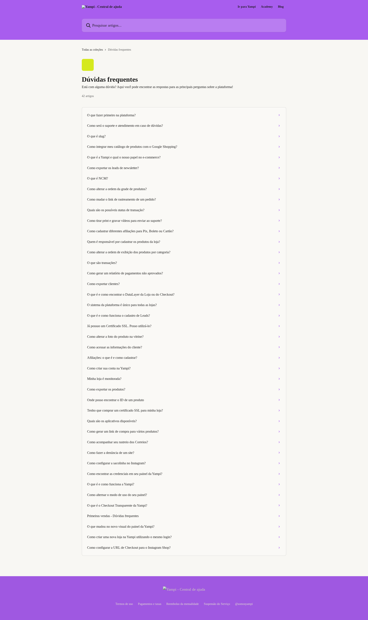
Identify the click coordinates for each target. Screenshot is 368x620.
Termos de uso (124, 604)
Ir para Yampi (247, 6)
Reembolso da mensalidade (182, 604)
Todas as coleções (92, 49)
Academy (267, 6)
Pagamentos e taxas (149, 604)
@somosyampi (244, 604)
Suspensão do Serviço (217, 604)
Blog (281, 6)
